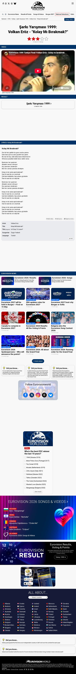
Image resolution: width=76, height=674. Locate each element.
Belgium (8, 622)
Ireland (36, 606)
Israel (36, 609)
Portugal (51, 617)
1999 (9, 19)
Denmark (22, 612)
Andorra (7, 606)
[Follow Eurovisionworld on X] (8, 3)
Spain (65, 609)
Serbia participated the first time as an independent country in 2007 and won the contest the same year (31, 641)
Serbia (50, 628)
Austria (7, 614)
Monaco (36, 628)
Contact (8, 669)
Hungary (22, 630)
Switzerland (67, 614)
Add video (50, 219)
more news (38, 361)
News (13, 14)
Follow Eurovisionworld (38, 384)
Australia (8, 612)
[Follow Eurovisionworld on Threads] (11, 3)
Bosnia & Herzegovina (10, 625)
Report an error (69, 219)
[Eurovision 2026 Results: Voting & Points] (23, 553)
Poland (50, 614)
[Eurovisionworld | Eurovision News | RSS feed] (32, 669)
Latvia (36, 614)
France (21, 620)
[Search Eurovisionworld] (2, 14)
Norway (51, 612)
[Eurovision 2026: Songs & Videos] (64, 516)
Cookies (21, 669)
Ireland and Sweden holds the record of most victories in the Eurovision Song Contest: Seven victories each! (32, 650)
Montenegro (38, 630)
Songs (38, 14)
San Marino (52, 625)
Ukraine (65, 620)
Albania (7, 604)
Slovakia (66, 604)
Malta (36, 622)
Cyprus (21, 606)
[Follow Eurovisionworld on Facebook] (3, 3)
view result (38, 491)
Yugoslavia (66, 625)
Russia (50, 622)
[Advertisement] (38, 124)
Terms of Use (14, 669)
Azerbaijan (8, 617)
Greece (21, 628)
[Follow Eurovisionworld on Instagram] (5, 3)
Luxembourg (38, 620)
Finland (21, 617)
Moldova (37, 625)
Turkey (65, 617)
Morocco (51, 604)
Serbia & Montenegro (53, 630)
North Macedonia (53, 609)
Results (26, 14)
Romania (51, 620)
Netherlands (52, 606)
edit (71, 238)
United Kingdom (68, 622)
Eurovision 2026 (37, 502)
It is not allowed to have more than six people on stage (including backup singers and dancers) (12, 371)
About (3, 669)
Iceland (36, 604)
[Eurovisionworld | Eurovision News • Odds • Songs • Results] (38, 5)
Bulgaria (7, 628)
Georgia (22, 622)
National (62, 14)
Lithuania (37, 617)
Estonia (22, 614)
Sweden (66, 612)
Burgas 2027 (50, 14)
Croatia (21, 604)
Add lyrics (59, 219)
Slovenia (66, 606)
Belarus (7, 620)
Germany (22, 625)
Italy (35, 612)
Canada (7, 630)
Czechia (22, 609)
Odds (72, 14)
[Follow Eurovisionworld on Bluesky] (15, 3)
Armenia (8, 609)
